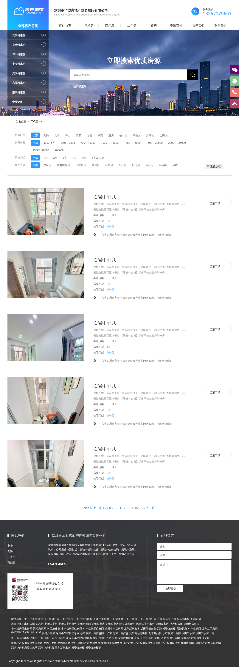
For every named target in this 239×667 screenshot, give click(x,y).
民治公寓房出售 (50, 619)
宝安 (78, 135)
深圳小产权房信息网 (67, 633)
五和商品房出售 (180, 619)
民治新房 (181, 628)
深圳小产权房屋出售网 (167, 638)
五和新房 (195, 619)
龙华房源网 (84, 623)
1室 (46, 157)
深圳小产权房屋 (108, 638)
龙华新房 (130, 623)
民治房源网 (39, 628)
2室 (55, 157)
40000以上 (61, 150)
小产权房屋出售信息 (116, 633)
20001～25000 (177, 142)
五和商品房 (163, 619)
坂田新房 (35, 632)
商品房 (109, 25)
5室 (84, 157)
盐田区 (163, 135)
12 (123, 508)
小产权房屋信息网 (71, 628)
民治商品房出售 (67, 643)
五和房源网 (116, 619)
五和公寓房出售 (147, 619)
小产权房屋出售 (171, 643)
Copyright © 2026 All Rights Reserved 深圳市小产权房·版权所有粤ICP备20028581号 (58, 661)
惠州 (111, 135)
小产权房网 (194, 628)
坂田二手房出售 (205, 633)
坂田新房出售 (148, 628)
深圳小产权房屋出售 (42, 638)
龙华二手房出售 (67, 623)
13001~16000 (132, 142)
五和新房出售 (63, 647)
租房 (154, 25)
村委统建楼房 (93, 647)
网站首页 (65, 25)
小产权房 (87, 25)
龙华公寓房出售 (115, 623)
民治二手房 (50, 643)
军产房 (122, 165)
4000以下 (49, 142)
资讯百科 (176, 25)
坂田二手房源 (32, 619)
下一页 (150, 508)
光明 (89, 135)
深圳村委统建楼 (166, 628)
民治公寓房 (162, 623)
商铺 (175, 165)
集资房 (96, 165)
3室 (65, 157)
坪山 (67, 135)
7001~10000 (87, 142)
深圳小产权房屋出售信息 (83, 638)
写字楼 (163, 165)
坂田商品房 (37, 623)
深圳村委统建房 (127, 638)
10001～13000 (110, 142)
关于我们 (198, 25)
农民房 (47, 165)
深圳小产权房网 (114, 628)
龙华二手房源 (210, 628)
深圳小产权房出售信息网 (195, 638)
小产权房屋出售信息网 (147, 643)
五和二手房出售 (83, 619)
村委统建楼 (78, 647)
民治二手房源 (145, 638)
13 (128, 508)
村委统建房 (63, 165)
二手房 (131, 25)
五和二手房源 (101, 619)
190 (142, 508)
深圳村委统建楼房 (111, 643)
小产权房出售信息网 (92, 633)
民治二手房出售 (145, 623)
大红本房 (81, 165)
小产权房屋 (176, 623)
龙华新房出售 (132, 628)
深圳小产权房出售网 (88, 643)
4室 (75, 157)
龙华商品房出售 (138, 633)
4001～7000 (67, 142)
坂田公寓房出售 (20, 623)
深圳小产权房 (46, 647)
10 (115, 508)
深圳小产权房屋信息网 (208, 643)
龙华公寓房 (98, 623)
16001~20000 (154, 142)
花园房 (109, 165)
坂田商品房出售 (20, 638)
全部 (35, 135)
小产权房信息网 (20, 632)
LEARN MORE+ (57, 564)
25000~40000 (41, 150)
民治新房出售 (191, 623)
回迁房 (149, 165)
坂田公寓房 (48, 633)
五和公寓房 (130, 619)
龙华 (57, 135)
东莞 (100, 135)
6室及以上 (98, 157)
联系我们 (220, 25)
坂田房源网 (187, 643)
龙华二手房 (51, 623)
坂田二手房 (188, 633)
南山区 (137, 135)
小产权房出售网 (171, 633)
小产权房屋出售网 (21, 628)
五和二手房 (66, 619)
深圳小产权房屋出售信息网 (27, 643)
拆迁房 (136, 165)
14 (132, 508)
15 (136, 508)
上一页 (97, 508)
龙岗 (46, 135)
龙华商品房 (155, 633)
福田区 (123, 135)
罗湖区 (150, 135)
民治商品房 (61, 638)
